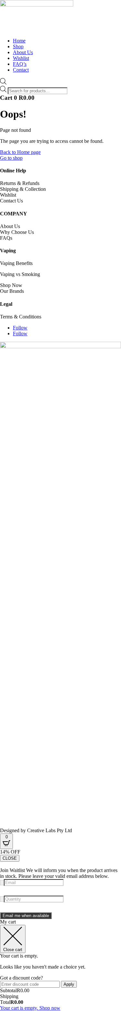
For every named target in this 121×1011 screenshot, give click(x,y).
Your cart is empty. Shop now (30, 1008)
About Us (23, 52)
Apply (69, 984)
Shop (18, 46)
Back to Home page (20, 152)
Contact (21, 70)
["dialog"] (60, 965)
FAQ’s (19, 64)
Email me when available (26, 915)
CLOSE (10, 858)
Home (19, 40)
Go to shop (11, 158)
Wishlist (21, 58)
